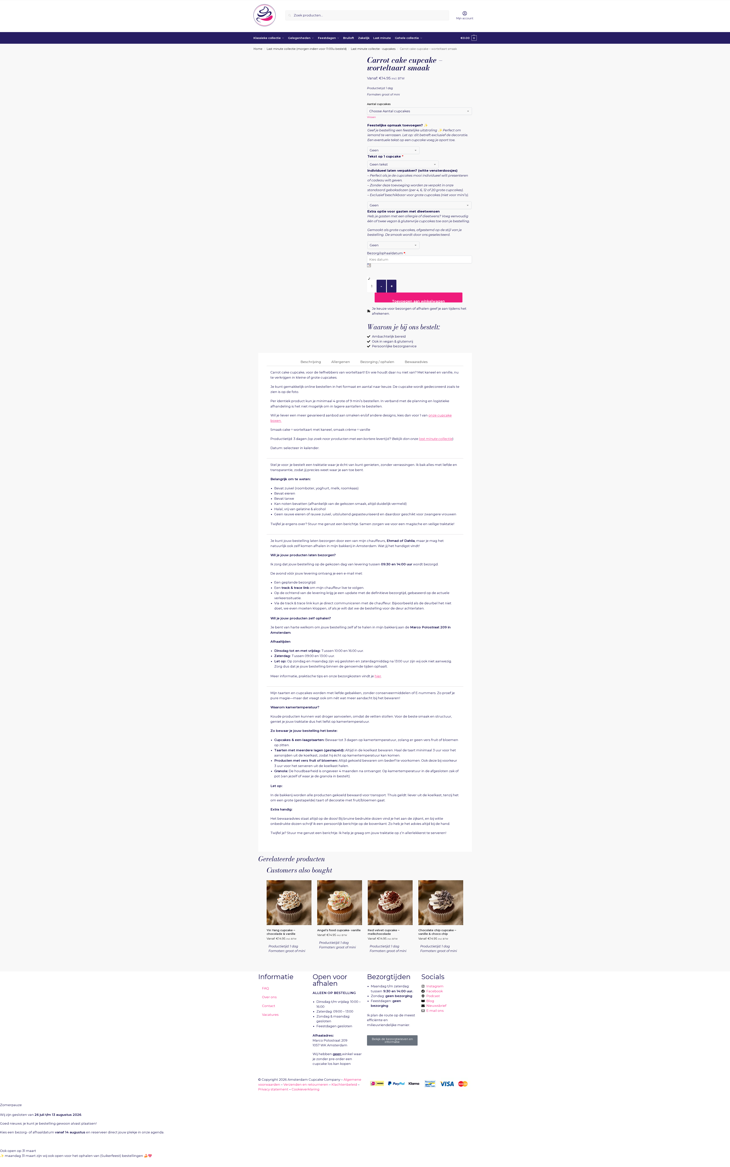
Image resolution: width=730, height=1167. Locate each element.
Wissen (371, 117)
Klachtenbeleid (344, 1084)
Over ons (269, 997)
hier (378, 676)
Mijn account (464, 18)
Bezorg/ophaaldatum (386, 253)
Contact (268, 1006)
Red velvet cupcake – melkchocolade (383, 932)
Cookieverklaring (305, 1089)
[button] (469, 38)
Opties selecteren (289, 962)
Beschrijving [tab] (311, 362)
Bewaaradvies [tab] (416, 362)
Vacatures (270, 1015)
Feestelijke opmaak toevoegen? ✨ (397, 125)
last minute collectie (435, 439)
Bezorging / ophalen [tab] (377, 362)
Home (257, 49)
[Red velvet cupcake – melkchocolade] (390, 902)
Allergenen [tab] (340, 362)
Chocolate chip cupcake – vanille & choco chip (437, 932)
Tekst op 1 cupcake (385, 156)
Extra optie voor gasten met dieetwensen (403, 211)
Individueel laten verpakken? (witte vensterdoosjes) (412, 170)
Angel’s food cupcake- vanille (339, 930)
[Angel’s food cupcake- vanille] (339, 902)
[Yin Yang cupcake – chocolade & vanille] (289, 902)
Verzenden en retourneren (305, 1084)
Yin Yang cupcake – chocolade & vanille (281, 932)
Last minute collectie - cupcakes (373, 49)
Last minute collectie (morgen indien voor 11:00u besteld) (307, 49)
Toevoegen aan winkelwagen (418, 300)
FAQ (265, 988)
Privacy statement (273, 1089)
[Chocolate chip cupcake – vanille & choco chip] (440, 902)
